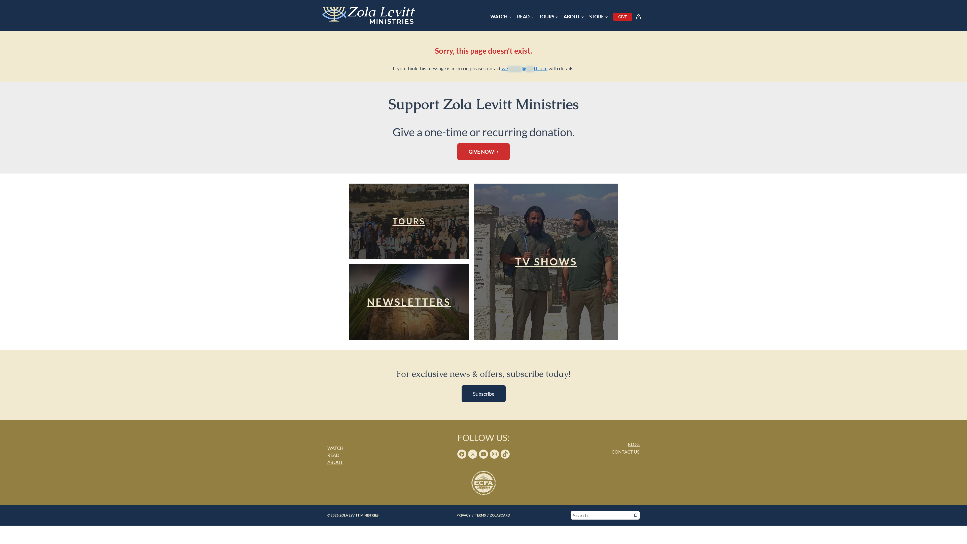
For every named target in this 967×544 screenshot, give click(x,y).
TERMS (480, 515)
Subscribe (483, 394)
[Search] (635, 515)
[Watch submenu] (510, 16)
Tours (409, 221)
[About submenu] (582, 16)
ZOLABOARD (500, 515)
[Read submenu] (532, 16)
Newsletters (409, 302)
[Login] (638, 16)
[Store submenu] (606, 16)
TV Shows (546, 262)
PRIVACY (464, 515)
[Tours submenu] (556, 16)
